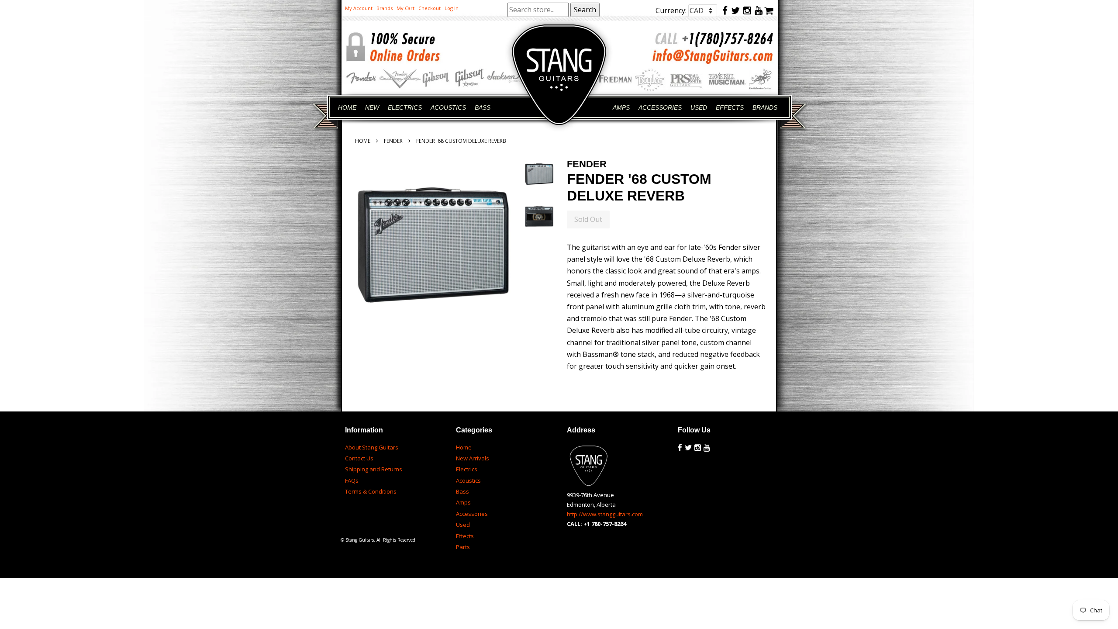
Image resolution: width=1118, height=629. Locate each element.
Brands (384, 8)
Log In (452, 8)
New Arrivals (472, 458)
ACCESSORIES (660, 107)
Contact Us (359, 458)
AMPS (621, 107)
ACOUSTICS (448, 107)
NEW (372, 107)
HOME (347, 107)
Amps (463, 502)
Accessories (472, 514)
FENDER (393, 141)
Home (362, 141)
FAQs (352, 480)
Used (463, 525)
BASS (482, 107)
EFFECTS (730, 107)
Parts (463, 547)
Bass (462, 491)
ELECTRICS (405, 107)
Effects (465, 536)
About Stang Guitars (371, 447)
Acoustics (468, 480)
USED (698, 107)
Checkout (429, 8)
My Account (359, 8)
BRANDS (764, 107)
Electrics (466, 469)
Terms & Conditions (371, 491)
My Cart (405, 8)
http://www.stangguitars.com (605, 514)
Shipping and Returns (373, 469)
